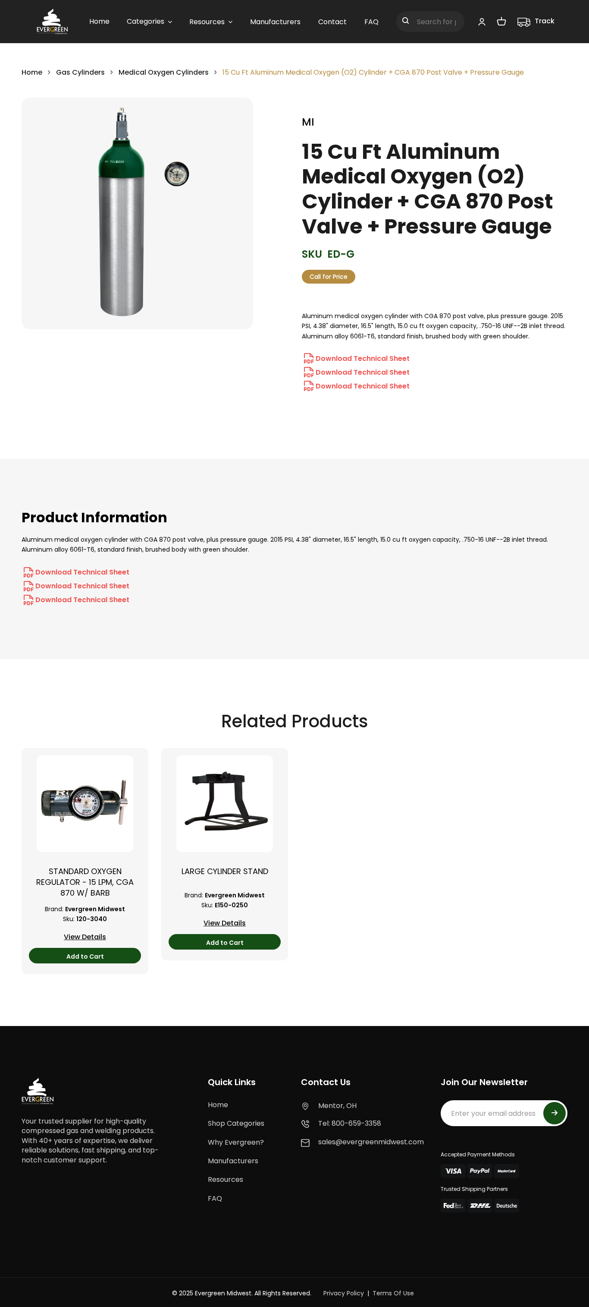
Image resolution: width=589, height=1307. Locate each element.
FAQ (215, 1198)
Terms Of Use (393, 1293)
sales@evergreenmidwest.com (371, 1142)
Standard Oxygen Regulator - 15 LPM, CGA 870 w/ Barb (85, 882)
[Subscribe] (554, 1113)
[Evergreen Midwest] (52, 22)
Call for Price (329, 276)
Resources (225, 1179)
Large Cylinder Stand (225, 871)
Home (32, 72)
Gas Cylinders (80, 72)
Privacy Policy (343, 1293)
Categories (145, 21)
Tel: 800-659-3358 (349, 1123)
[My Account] (481, 21)
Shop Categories (236, 1123)
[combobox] (430, 21)
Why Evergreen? (236, 1142)
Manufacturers (233, 1161)
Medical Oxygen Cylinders (164, 72)
